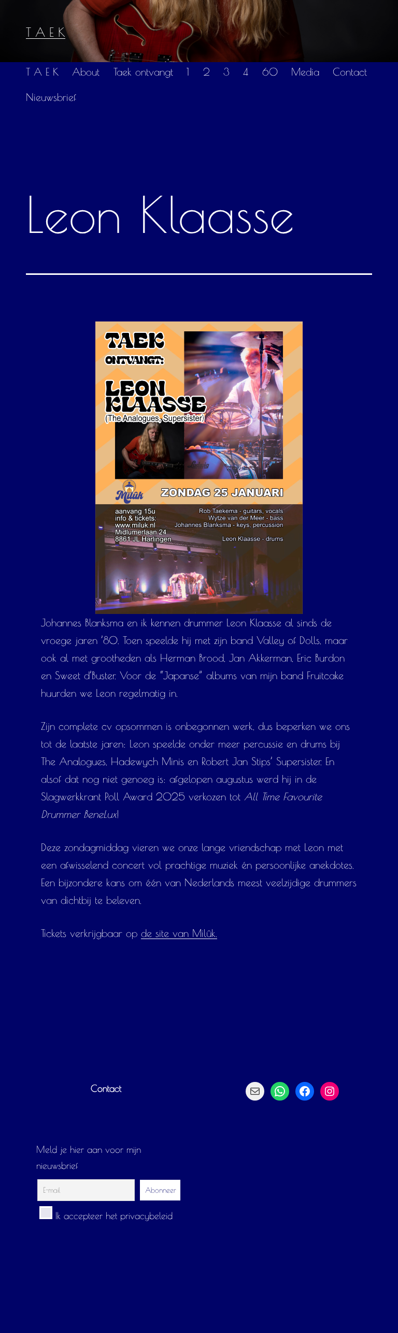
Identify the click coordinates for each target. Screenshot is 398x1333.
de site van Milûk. (179, 933)
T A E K (45, 32)
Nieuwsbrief (51, 97)
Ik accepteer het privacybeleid (112, 1215)
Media (305, 72)
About (86, 72)
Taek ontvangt (143, 72)
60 (270, 72)
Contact (350, 72)
